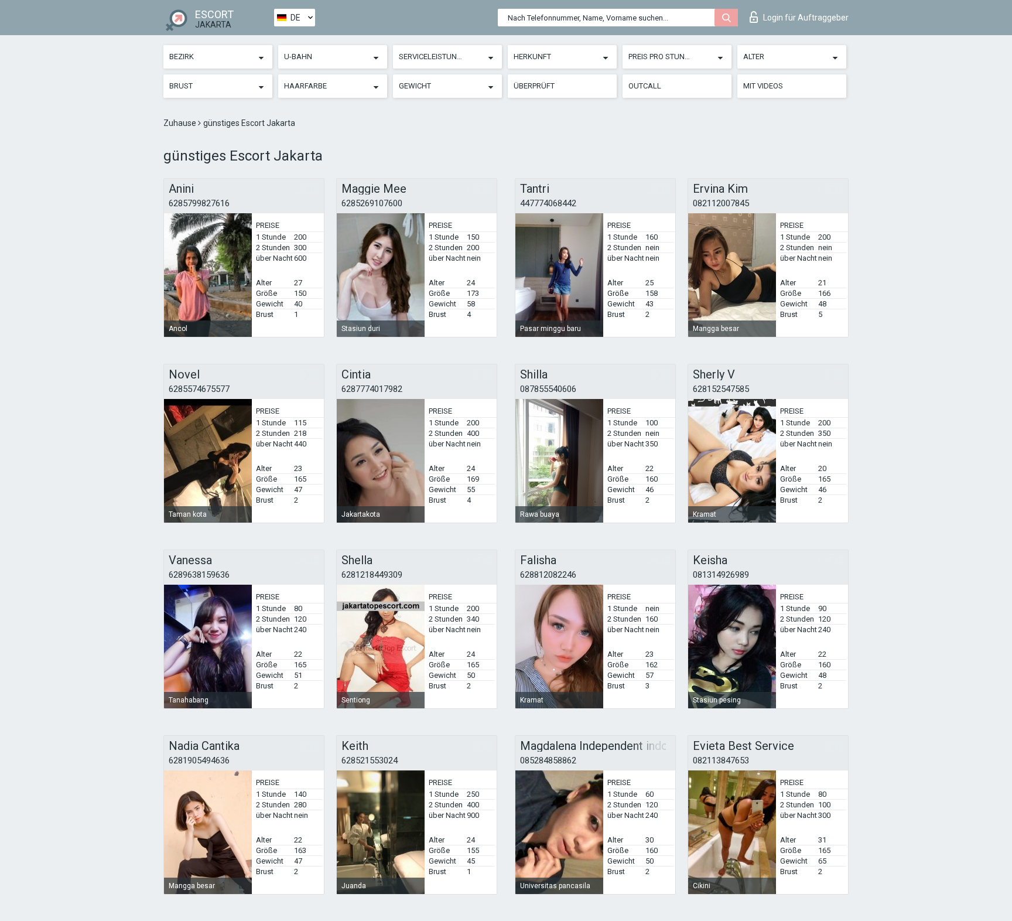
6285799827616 (199, 203)
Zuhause (180, 123)
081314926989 (721, 574)
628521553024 (369, 760)
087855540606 (548, 389)
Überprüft (534, 85)
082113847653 (721, 760)
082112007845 (721, 203)
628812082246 (548, 574)
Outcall (644, 85)
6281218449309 (371, 574)
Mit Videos (763, 85)
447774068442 (548, 203)
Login (806, 17)
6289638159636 (199, 574)
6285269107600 (371, 203)
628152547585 (721, 389)
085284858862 (548, 760)
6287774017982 (371, 389)
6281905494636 (199, 760)
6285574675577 (199, 389)
